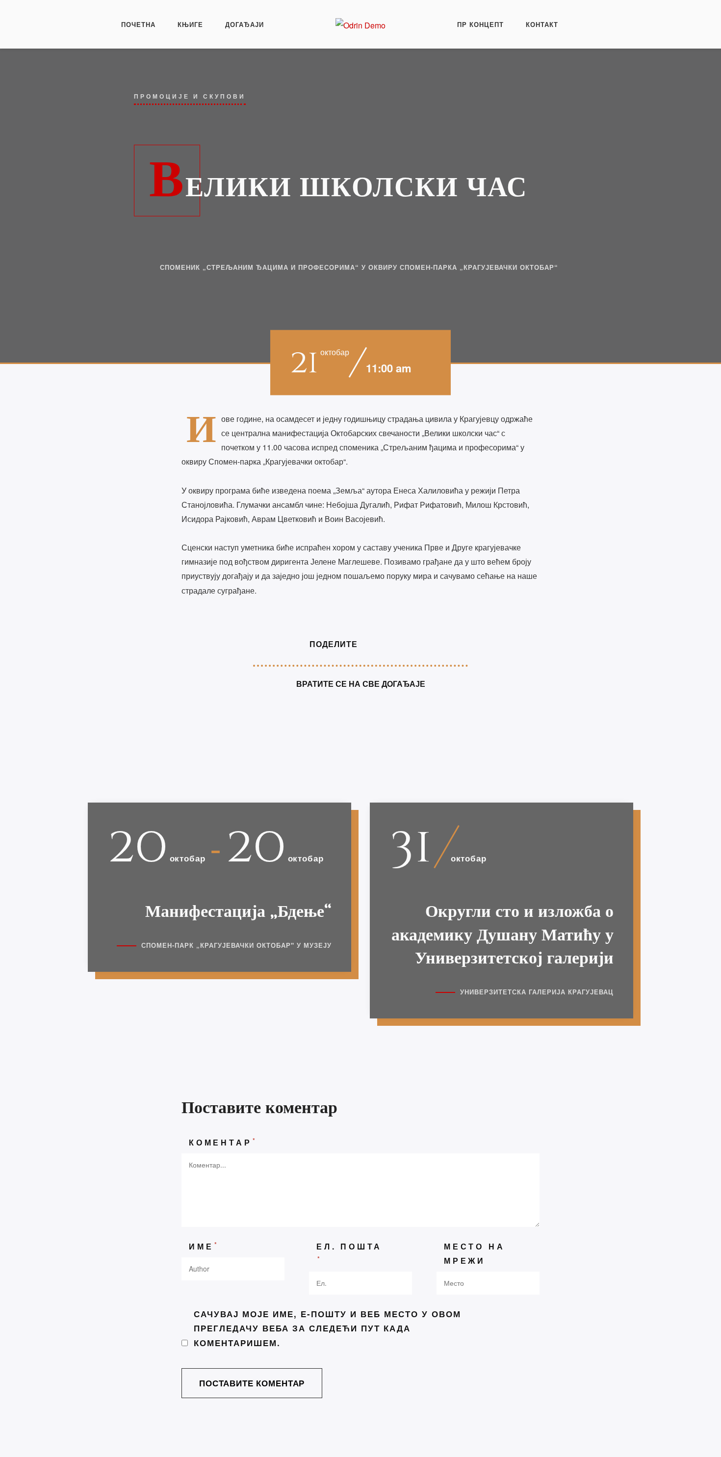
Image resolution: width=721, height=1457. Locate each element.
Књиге (190, 24)
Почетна (138, 24)
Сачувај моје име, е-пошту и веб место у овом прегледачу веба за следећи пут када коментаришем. (327, 1328)
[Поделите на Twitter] (391, 644)
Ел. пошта (349, 1252)
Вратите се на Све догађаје (360, 683)
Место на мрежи (474, 1253)
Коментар (223, 1142)
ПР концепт (480, 24)
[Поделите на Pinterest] (410, 644)
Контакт (542, 24)
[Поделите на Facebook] (373, 644)
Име (204, 1246)
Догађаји (244, 24)
